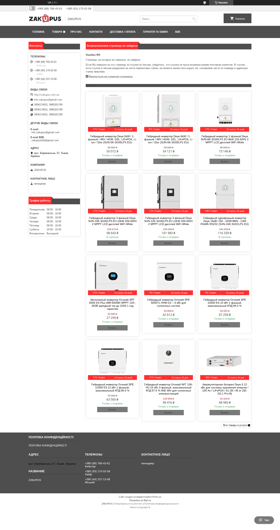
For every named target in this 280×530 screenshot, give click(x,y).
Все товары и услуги (235, 425)
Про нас (76, 31)
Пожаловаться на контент (128, 503)
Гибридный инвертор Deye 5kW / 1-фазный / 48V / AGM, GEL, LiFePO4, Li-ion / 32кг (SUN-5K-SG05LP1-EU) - (112, 139)
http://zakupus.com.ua (46, 94)
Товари (57, 31)
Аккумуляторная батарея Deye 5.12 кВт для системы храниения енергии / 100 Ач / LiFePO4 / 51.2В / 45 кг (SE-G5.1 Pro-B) (224, 389)
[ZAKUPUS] (46, 19)
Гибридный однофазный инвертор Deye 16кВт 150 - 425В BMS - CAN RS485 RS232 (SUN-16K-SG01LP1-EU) (225, 221)
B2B (177, 31)
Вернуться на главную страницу (111, 76)
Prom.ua (156, 497)
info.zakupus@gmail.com (48, 99)
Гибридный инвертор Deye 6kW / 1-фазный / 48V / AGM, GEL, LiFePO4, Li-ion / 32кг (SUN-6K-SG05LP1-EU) (168, 139)
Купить (112, 161)
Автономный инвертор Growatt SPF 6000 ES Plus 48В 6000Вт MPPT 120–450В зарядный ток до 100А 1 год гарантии (112, 304)
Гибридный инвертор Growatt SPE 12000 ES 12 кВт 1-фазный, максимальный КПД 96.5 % (112, 387)
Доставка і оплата (122, 31)
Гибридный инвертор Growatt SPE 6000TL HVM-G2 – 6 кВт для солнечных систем (168, 302)
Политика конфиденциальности (161, 503)
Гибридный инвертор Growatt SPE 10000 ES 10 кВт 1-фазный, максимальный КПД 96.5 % (224, 302)
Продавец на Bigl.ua (140, 500)
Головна (38, 31)
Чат (267, 520)
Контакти (95, 31)
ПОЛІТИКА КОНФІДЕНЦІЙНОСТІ (48, 445)
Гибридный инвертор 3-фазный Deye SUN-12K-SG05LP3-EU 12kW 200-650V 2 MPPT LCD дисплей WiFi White (168, 221)
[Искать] (193, 19)
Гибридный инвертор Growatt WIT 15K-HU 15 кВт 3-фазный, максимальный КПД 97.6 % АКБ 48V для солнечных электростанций (168, 389)
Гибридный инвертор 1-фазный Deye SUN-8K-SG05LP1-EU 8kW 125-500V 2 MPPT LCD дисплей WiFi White (225, 139)
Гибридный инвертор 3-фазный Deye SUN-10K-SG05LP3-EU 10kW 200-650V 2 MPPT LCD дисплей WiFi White (112, 221)
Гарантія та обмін (155, 31)
